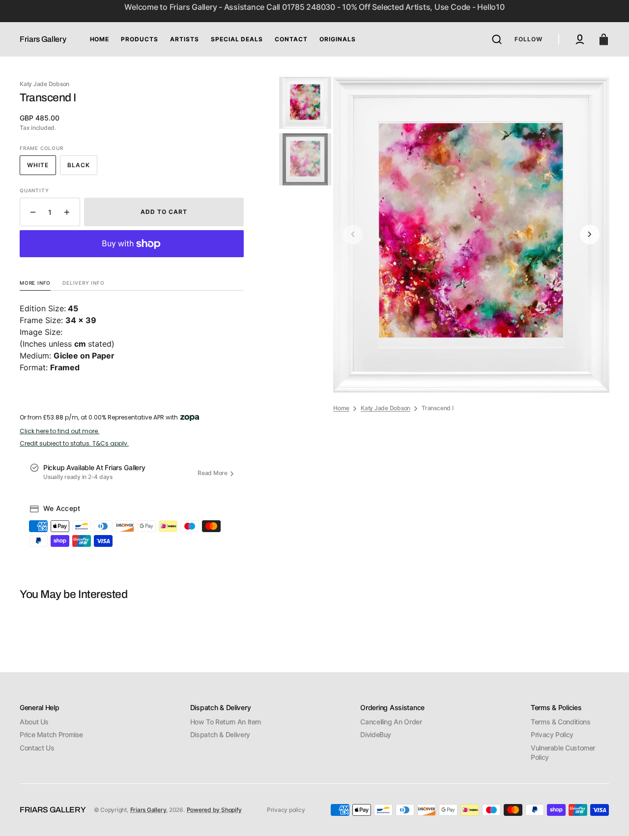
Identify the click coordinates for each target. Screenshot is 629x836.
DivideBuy (375, 734)
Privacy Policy (552, 734)
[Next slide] (590, 234)
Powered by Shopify (214, 809)
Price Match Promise (51, 734)
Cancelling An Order (391, 721)
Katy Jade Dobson (385, 408)
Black (82, 168)
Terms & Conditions (561, 721)
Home (341, 408)
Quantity (34, 190)
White (41, 168)
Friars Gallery (148, 809)
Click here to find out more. (59, 431)
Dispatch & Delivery (220, 734)
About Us (34, 721)
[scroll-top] (608, 815)
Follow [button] (529, 39)
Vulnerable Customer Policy (563, 753)
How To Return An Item (225, 721)
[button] (497, 39)
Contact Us (37, 748)
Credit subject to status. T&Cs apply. (74, 444)
